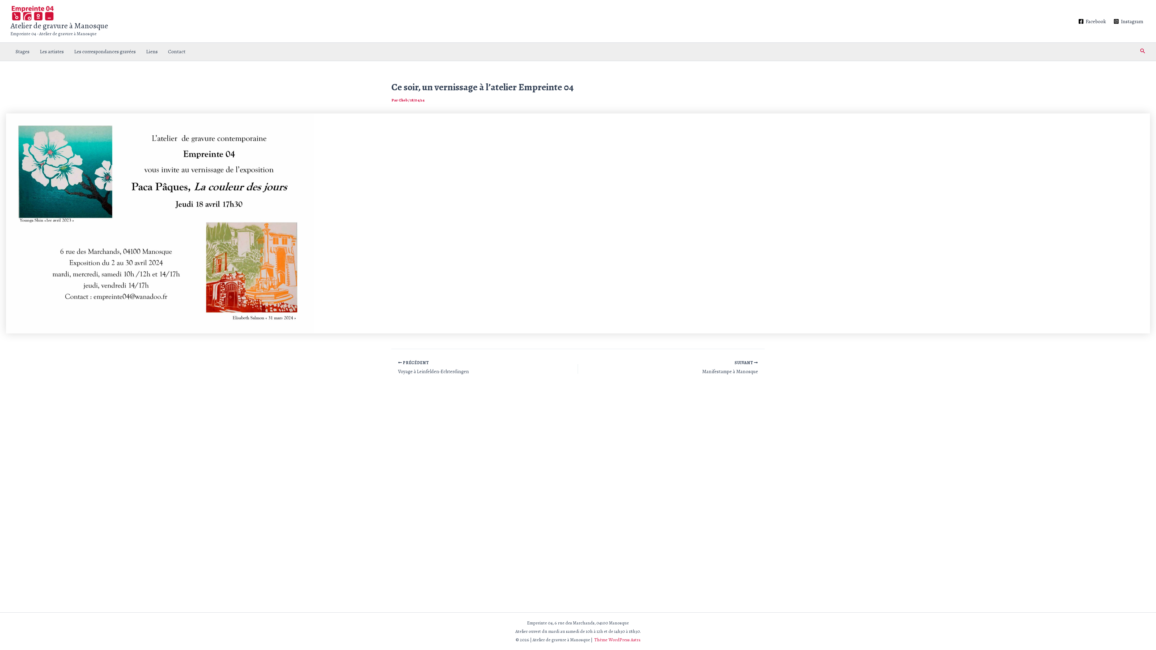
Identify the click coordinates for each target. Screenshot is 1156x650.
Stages (23, 52)
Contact (176, 52)
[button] (1142, 51)
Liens (152, 52)
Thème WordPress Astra (617, 639)
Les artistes (52, 52)
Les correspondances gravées (105, 52)
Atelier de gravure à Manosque (59, 26)
